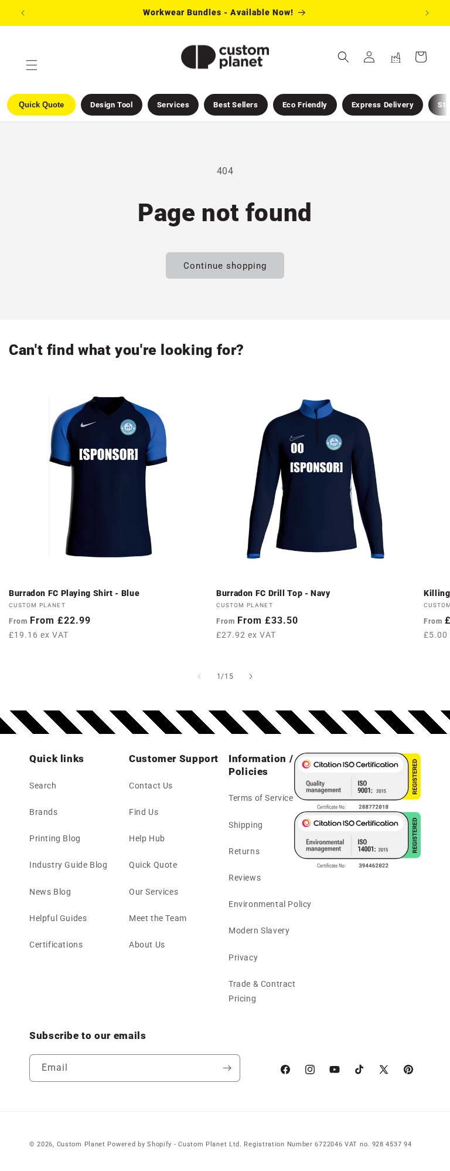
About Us (147, 944)
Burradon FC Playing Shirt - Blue (74, 593)
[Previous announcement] (23, 13)
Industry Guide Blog (68, 864)
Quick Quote (153, 864)
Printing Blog (55, 838)
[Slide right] (251, 676)
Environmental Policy (270, 904)
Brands (43, 812)
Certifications (56, 944)
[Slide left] (199, 676)
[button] (343, 57)
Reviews (245, 877)
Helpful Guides (58, 918)
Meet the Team (158, 918)
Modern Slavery (259, 930)
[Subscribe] (227, 1068)
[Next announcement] (427, 13)
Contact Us (151, 785)
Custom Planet (81, 1144)
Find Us (143, 812)
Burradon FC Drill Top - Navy (273, 593)
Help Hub (147, 838)
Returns (244, 851)
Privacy (243, 957)
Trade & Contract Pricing (262, 991)
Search (43, 785)
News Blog (50, 891)
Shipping (246, 825)
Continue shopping (225, 265)
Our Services (153, 891)
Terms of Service (261, 798)
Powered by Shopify (139, 1144)
